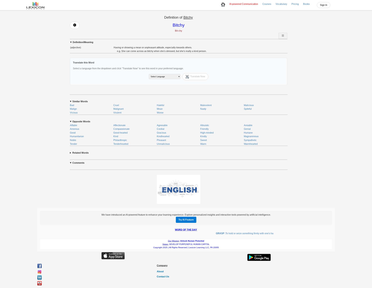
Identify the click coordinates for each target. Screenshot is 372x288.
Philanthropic (120, 140)
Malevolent (206, 105)
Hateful (160, 105)
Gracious (161, 132)
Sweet (203, 140)
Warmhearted (251, 144)
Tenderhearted (120, 144)
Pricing (295, 4)
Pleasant (161, 140)
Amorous (74, 129)
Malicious (249, 105)
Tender (73, 144)
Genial (247, 129)
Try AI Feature (186, 219)
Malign (73, 109)
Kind (115, 136)
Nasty (203, 109)
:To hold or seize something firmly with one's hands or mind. (247, 233)
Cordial (160, 129)
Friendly (204, 129)
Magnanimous (251, 136)
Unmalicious (163, 144)
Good (73, 132)
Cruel (116, 105)
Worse (160, 112)
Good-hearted (120, 132)
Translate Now (197, 76)
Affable (73, 125)
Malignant (118, 109)
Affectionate (119, 125)
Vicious (74, 112)
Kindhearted (163, 136)
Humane (248, 132)
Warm (203, 144)
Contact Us (163, 276)
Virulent (117, 112)
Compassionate (121, 129)
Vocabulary (281, 4)
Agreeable (162, 125)
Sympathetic (250, 140)
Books (306, 4)
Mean (160, 109)
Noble (73, 140)
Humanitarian (77, 136)
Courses (266, 4)
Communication (243, 4)
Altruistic (204, 125)
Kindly (203, 136)
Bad (72, 105)
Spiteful (248, 109)
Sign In (323, 5)
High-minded (207, 132)
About (160, 271)
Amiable (248, 125)
